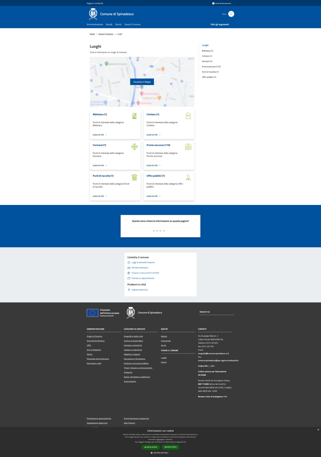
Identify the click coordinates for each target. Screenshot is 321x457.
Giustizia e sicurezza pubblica (136, 363)
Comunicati (166, 340)
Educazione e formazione (134, 358)
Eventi (164, 362)
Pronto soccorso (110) (211, 66)
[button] (160, 452)
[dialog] (160, 442)
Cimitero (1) (207, 56)
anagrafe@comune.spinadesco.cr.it (213, 353)
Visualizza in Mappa (142, 81)
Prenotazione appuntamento (99, 418)
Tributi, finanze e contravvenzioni (138, 367)
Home (92, 33)
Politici (90, 354)
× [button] (318, 430)
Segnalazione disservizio (97, 422)
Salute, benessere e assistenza (137, 376)
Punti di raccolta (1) (210, 71)
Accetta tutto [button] (150, 447)
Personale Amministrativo (98, 358)
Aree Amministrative (96, 340)
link (184, 442)
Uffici (89, 345)
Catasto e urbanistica (133, 349)
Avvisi (163, 345)
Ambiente (128, 372)
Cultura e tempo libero (133, 340)
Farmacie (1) (207, 61)
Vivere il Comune (105, 33)
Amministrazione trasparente (136, 418)
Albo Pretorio (129, 422)
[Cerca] (231, 14)
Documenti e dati (94, 363)
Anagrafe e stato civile (133, 336)
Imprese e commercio (133, 345)
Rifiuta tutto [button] (171, 447)
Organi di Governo (94, 336)
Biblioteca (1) (207, 50)
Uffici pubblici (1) (209, 77)
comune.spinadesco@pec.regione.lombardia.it (218, 360)
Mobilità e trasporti (132, 354)
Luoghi (164, 357)
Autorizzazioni (130, 381)
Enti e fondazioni (94, 349)
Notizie (164, 336)
